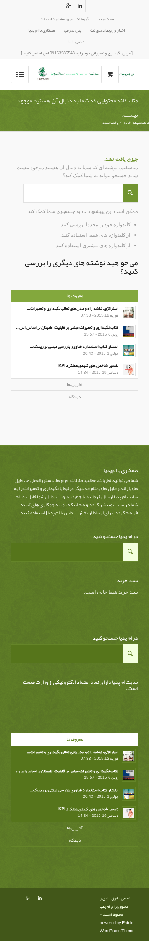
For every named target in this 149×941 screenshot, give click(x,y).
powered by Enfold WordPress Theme (117, 927)
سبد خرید (106, 18)
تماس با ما (76, 41)
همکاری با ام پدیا (41, 30)
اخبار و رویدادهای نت (107, 30)
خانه (127, 122)
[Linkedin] (79, 6)
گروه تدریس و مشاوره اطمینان (64, 18)
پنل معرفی (72, 30)
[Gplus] (68, 6)
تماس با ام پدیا (60, 513)
